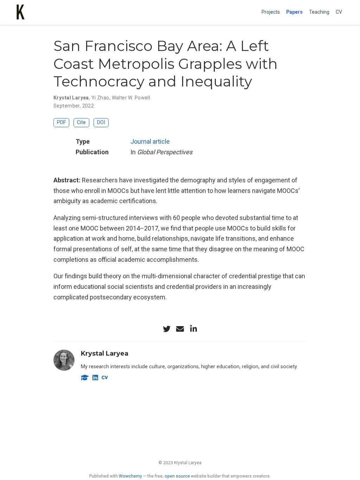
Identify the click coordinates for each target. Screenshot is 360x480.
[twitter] (166, 329)
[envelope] (180, 329)
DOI (101, 122)
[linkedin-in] (193, 329)
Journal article (150, 141)
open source (177, 476)
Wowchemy (130, 476)
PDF (61, 122)
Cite (81, 122)
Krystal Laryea (104, 353)
